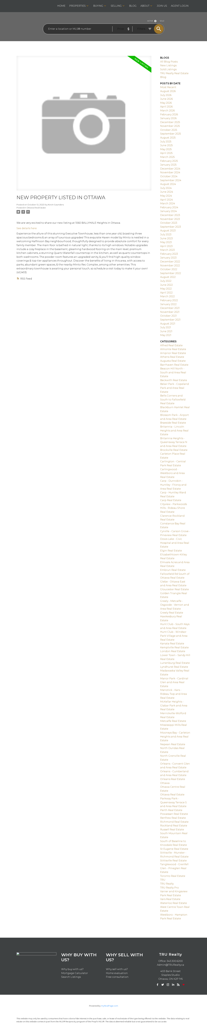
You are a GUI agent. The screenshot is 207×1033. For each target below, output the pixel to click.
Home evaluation (117, 973)
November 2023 (170, 219)
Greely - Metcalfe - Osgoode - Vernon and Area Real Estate (174, 605)
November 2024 (170, 172)
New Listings (168, 65)
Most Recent (168, 87)
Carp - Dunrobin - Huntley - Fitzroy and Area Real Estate (173, 484)
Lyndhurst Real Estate (174, 666)
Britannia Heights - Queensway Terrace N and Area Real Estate (173, 442)
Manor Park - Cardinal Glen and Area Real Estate (174, 682)
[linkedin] (173, 985)
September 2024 (170, 180)
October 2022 (168, 269)
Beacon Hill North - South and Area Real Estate (173, 372)
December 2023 (170, 215)
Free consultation (117, 976)
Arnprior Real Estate (173, 353)
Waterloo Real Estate (173, 903)
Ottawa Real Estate (36, 207)
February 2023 (169, 253)
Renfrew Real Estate (173, 817)
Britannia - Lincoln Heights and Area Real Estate (174, 430)
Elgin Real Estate (171, 550)
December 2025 (170, 122)
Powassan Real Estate (174, 814)
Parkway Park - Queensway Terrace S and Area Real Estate (173, 802)
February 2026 (169, 114)
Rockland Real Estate (173, 825)
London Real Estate (172, 651)
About (144, 5)
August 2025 (168, 137)
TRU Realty (167, 883)
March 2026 (167, 110)
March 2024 (167, 203)
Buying (98, 5)
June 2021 (166, 331)
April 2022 (166, 292)
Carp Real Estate (170, 500)
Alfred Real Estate (171, 345)
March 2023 (167, 249)
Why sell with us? (117, 969)
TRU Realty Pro (169, 887)
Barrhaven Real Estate (174, 364)
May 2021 (165, 335)
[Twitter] (163, 985)
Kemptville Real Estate (174, 647)
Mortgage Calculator (74, 973)
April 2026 (166, 106)
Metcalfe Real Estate (173, 721)
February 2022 (169, 300)
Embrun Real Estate (173, 570)
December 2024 (170, 168)
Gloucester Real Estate (174, 589)
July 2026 (165, 95)
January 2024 (168, 211)
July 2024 (166, 188)
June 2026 (166, 98)
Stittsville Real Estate (173, 860)
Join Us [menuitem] (162, 5)
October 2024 (168, 176)
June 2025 (166, 145)
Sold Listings (168, 69)
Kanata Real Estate (172, 643)
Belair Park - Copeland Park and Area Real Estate (174, 388)
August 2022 (168, 277)
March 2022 (167, 296)
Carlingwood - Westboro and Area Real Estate (172, 473)
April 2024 (166, 199)
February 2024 (169, 207)
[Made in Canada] (183, 985)
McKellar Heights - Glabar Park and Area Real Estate (173, 705)
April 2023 (166, 246)
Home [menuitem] (61, 5)
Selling (116, 5)
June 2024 (166, 191)
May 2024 (166, 195)
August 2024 (168, 184)
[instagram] (168, 985)
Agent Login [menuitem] (180, 5)
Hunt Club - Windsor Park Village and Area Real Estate (173, 635)
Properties (77, 5)
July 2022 (165, 281)
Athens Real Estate (172, 356)
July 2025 (165, 141)
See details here (27, 228)
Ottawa (165, 783)
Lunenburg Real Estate (175, 662)
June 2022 (166, 284)
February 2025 (169, 161)
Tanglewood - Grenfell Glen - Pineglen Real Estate (174, 868)
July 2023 (165, 234)
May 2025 (166, 149)
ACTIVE (150, 21)
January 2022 (168, 304)
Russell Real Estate (172, 829)
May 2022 (166, 288)
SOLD (162, 21)
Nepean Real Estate (172, 744)
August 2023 (168, 230)
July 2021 (165, 327)
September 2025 (170, 133)
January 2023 (168, 257)
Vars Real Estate (170, 899)
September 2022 (170, 273)
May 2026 (166, 102)
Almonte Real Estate (173, 349)
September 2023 (170, 226)
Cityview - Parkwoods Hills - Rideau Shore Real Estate (173, 508)
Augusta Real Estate (173, 360)
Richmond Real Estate (174, 821)
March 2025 (167, 157)
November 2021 (169, 312)
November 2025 (170, 126)
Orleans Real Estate (172, 779)
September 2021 (170, 319)
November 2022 (170, 265)
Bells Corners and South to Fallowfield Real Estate (172, 399)
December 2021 (170, 308)
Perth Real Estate (171, 810)
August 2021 (167, 323)
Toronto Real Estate (172, 876)
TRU (162, 879)
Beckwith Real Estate (173, 380)
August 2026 (168, 91)
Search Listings (71, 976)
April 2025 (166, 153)
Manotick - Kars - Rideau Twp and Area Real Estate (173, 694)
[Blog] (178, 985)
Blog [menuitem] (133, 5)
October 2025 (168, 129)
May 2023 (166, 242)
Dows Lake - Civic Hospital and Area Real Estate (174, 543)
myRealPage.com (109, 1006)
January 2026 (168, 118)
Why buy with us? (72, 969)
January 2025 (168, 164)
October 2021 (168, 315)
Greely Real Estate (171, 612)
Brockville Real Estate (173, 450)
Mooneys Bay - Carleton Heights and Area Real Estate (175, 736)
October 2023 (168, 222)
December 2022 (170, 261)
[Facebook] (157, 985)
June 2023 (166, 238)
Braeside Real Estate (173, 422)
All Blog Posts (169, 61)
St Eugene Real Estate (174, 848)
